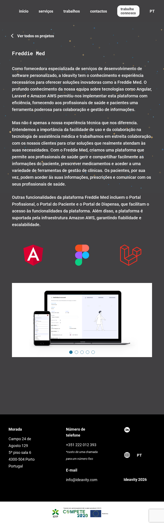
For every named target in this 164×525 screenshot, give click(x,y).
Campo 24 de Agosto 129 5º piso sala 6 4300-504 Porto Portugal (22, 452)
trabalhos (71, 11)
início (23, 11)
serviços (46, 11)
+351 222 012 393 (81, 445)
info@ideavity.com (81, 479)
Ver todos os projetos (35, 36)
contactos (98, 11)
